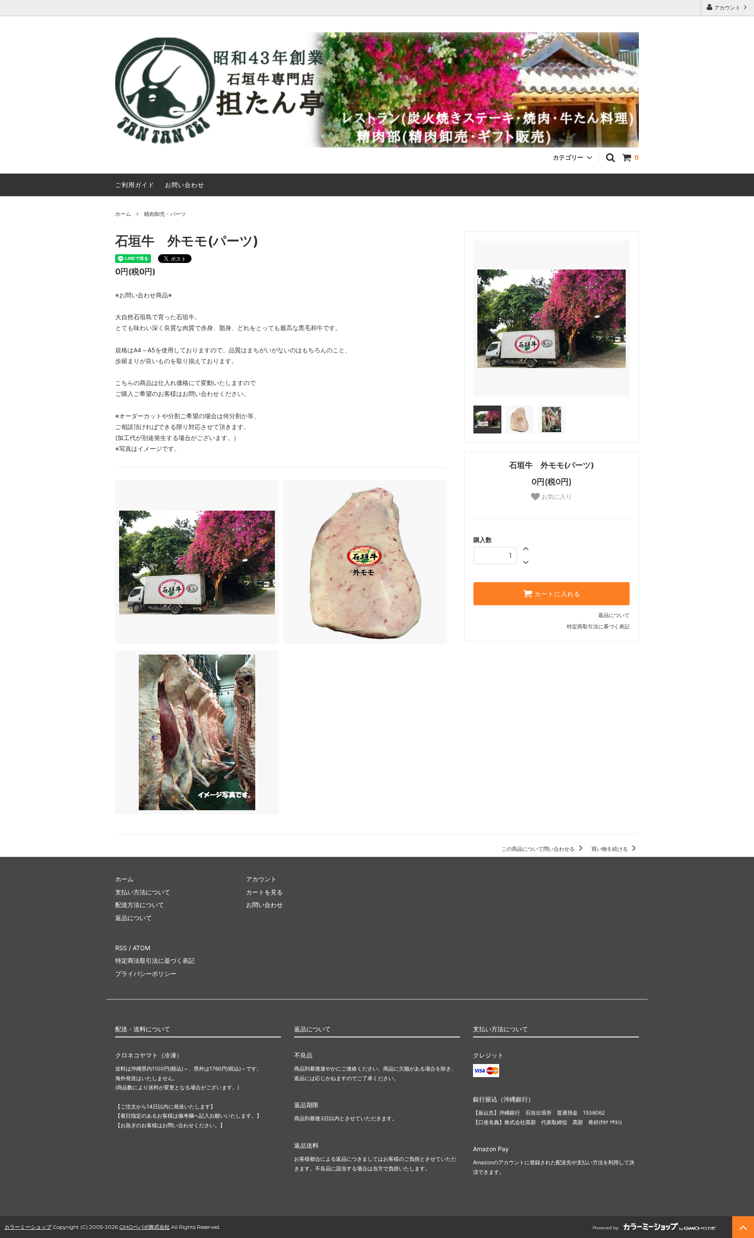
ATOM (141, 948)
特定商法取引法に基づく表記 (155, 960)
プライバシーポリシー (145, 973)
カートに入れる (556, 594)
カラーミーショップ (27, 1227)
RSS (121, 948)
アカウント (727, 7)
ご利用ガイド (134, 184)
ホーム (123, 214)
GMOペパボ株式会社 (144, 1227)
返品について (614, 615)
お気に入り (556, 496)
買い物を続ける (610, 849)
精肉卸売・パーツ (165, 214)
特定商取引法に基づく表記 (598, 626)
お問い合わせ (184, 184)
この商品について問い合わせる (538, 849)
